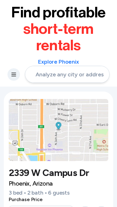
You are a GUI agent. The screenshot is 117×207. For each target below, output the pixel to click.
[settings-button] (13, 74)
